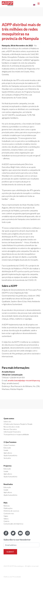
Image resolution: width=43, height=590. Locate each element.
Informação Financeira (12, 432)
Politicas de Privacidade (12, 577)
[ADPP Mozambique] (7, 3)
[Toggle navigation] (38, 3)
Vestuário (7, 458)
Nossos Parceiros (10, 429)
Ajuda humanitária (10, 455)
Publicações (8, 508)
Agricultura (8, 453)
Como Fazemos (9, 445)
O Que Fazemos (10, 442)
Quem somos (9, 418)
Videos (6, 519)
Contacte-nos (9, 513)
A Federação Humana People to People (18, 424)
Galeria (6, 521)
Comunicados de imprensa (13, 524)
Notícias (7, 506)
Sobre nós (7, 421)
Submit (10, 552)
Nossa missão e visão (12, 427)
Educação (7, 448)
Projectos (7, 466)
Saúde (6, 450)
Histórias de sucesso (11, 511)
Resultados (8, 484)
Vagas (6, 516)
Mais (5, 503)
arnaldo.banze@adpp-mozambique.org (24, 380)
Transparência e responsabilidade (16, 434)
